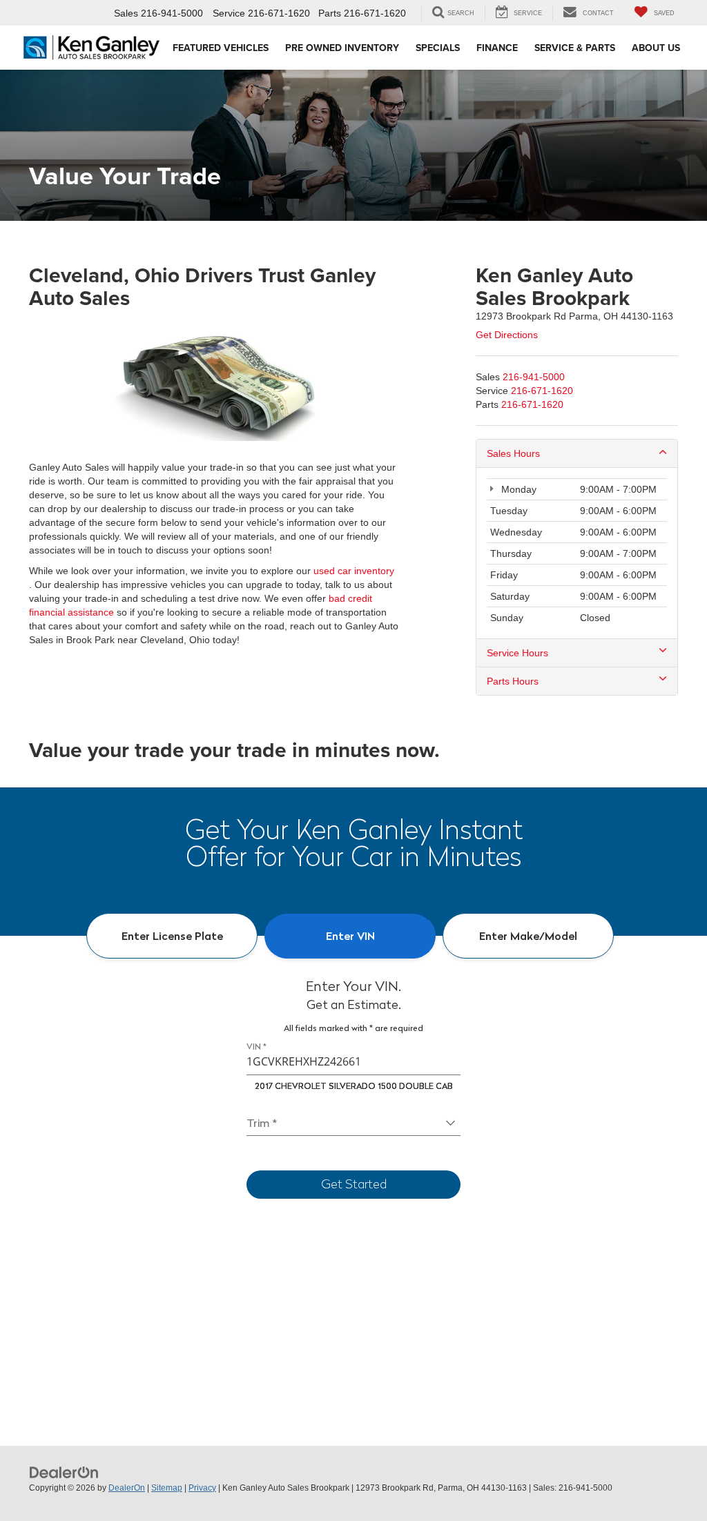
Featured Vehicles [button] (221, 48)
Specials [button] (438, 48)
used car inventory (353, 570)
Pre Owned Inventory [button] (342, 48)
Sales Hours (513, 453)
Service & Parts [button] (574, 48)
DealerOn (126, 1488)
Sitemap (166, 1488)
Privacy (202, 1488)
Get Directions (507, 334)
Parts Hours (513, 681)
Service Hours (517, 652)
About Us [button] (656, 48)
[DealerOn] (64, 1472)
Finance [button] (497, 48)
